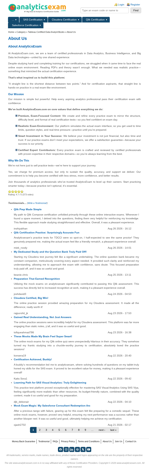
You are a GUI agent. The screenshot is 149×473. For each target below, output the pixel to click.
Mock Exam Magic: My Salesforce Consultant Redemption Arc (52, 405)
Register (135, 4)
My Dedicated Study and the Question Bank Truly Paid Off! (50, 251)
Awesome (22, 191)
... (13, 19)
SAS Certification (33, 19)
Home (11, 32)
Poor (9, 191)
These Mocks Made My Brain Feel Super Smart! (43, 336)
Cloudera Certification (64, 19)
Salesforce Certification (25, 25)
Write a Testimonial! (37, 203)
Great (19, 191)
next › (102, 429)
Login (121, 4)
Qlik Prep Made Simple (28, 209)
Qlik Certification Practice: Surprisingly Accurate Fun (46, 232)
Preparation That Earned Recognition (37, 278)
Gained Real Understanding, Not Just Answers (42, 317)
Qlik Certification (95, 19)
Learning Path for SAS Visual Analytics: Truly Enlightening (50, 382)
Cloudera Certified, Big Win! (31, 297)
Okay (12, 191)
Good (15, 191)
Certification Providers (87, 463)
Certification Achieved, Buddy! (33, 359)
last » (113, 429)
